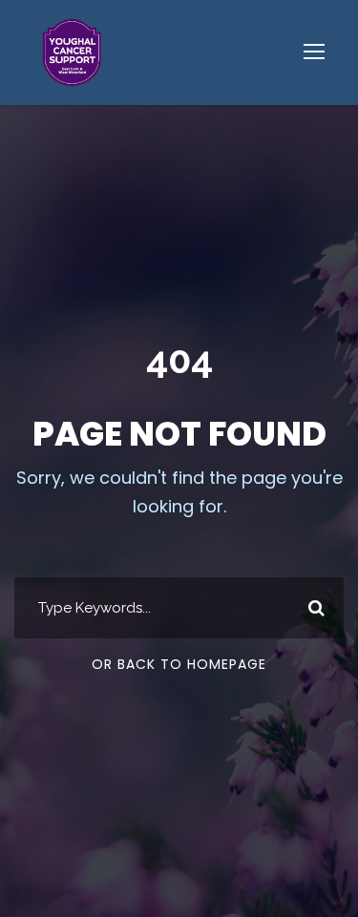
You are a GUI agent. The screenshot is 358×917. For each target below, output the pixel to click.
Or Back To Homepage (179, 664)
